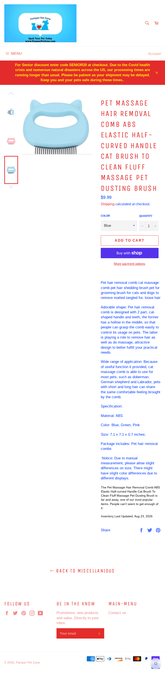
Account (154, 54)
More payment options (129, 264)
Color (105, 215)
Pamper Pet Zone (28, 662)
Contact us (117, 613)
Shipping (108, 204)
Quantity (145, 216)
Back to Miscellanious (84, 571)
